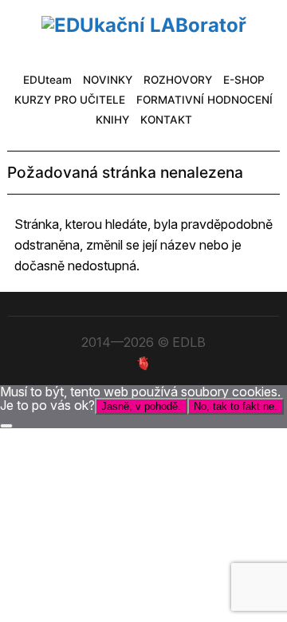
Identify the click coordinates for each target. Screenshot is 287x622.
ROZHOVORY (178, 79)
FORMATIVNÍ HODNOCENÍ (204, 99)
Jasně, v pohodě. (141, 406)
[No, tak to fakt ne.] (6, 425)
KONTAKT (166, 119)
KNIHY (112, 119)
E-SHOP (244, 79)
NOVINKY (107, 79)
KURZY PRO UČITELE (69, 99)
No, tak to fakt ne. (235, 406)
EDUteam (47, 79)
